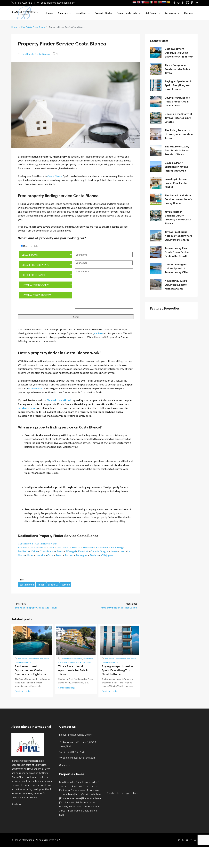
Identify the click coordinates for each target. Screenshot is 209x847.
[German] (147, 1)
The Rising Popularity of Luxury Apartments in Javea (179, 134)
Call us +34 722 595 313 (75, 752)
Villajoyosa (107, 555)
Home (49, 13)
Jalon (122, 551)
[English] (139, 1)
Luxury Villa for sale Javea (88, 794)
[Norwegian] (156, 1)
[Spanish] (168, 1)
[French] (143, 1)
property (53, 584)
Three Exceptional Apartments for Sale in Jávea (73, 670)
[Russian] (164, 1)
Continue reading (23, 691)
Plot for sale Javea (91, 798)
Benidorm (88, 547)
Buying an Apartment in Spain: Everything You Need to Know (117, 670)
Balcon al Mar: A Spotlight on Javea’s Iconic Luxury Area (176, 167)
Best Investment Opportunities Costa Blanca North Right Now (30, 670)
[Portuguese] (160, 1)
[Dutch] (134, 1)
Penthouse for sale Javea (72, 790)
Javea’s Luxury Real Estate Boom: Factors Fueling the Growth (177, 252)
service (66, 584)
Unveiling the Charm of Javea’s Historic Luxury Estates (178, 118)
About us (63, 13)
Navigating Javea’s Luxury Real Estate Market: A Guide (176, 285)
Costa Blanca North (46, 543)
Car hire (188, 13)
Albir (51, 547)
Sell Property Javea (85, 802)
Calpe (34, 551)
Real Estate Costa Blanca (33, 27)
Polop (59, 555)
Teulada (94, 555)
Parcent (69, 555)
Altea (43, 547)
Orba (50, 555)
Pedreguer (82, 555)
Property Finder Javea (70, 806)
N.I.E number (35, 388)
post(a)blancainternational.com (79, 757)
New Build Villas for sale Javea (74, 782)
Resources (170, 13)
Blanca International (59, 400)
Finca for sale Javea (70, 798)
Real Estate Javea (83, 662)
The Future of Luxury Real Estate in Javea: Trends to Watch (177, 150)
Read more (17, 804)
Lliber (30, 555)
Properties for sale (127, 13)
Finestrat (83, 551)
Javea (114, 551)
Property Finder (103, 13)
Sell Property (152, 13)
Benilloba (23, 551)
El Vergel (71, 551)
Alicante (22, 547)
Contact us (65, 765)
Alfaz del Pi (62, 547)
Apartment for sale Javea (84, 786)
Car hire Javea (67, 802)
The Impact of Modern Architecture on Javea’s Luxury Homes (178, 199)
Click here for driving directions (122, 793)
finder (41, 584)
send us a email (27, 407)
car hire (98, 333)
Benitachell (102, 547)
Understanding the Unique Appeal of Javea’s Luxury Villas (176, 268)
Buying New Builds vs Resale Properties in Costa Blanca (177, 101)
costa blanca (27, 584)
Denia (60, 551)
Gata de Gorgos (99, 551)
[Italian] (151, 1)
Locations (81, 13)
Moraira (40, 555)
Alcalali (34, 547)
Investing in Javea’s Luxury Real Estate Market (176, 183)
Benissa (76, 547)
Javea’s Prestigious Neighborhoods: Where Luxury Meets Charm (178, 236)
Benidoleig (117, 547)
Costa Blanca (54, 176)
